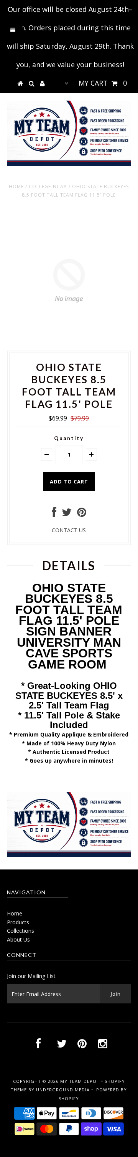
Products (18, 922)
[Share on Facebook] (54, 514)
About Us (18, 939)
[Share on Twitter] (67, 514)
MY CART (103, 83)
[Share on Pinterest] (81, 514)
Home (16, 186)
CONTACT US (69, 530)
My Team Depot (80, 1081)
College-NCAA (48, 186)
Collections (20, 930)
